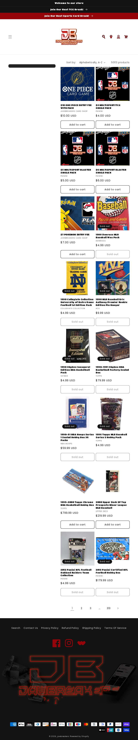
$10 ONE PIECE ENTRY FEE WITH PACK (76, 106)
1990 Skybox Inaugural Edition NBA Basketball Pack (75, 370)
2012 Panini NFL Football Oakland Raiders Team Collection (76, 572)
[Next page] (118, 608)
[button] (10, 36)
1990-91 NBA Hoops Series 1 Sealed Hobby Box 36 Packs (77, 437)
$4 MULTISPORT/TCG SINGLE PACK (108, 106)
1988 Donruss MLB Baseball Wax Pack (107, 236)
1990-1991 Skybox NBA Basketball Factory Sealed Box (112, 370)
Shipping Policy (91, 628)
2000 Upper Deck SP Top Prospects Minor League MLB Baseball (111, 505)
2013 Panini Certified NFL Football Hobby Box (112, 571)
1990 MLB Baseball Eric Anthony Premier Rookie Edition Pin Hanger (111, 302)
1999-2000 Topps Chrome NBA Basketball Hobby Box (77, 503)
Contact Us (31, 628)
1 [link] (72, 608)
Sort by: (71, 62)
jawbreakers (63, 736)
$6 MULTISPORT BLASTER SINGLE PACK (111, 171)
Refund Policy (70, 628)
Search (15, 628)
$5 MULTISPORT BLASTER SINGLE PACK (76, 171)
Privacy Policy (49, 628)
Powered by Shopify (79, 736)
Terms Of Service (115, 628)
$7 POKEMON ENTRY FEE (75, 234)
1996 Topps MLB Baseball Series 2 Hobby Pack (111, 435)
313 (109, 608)
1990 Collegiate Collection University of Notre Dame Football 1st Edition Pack (77, 302)
